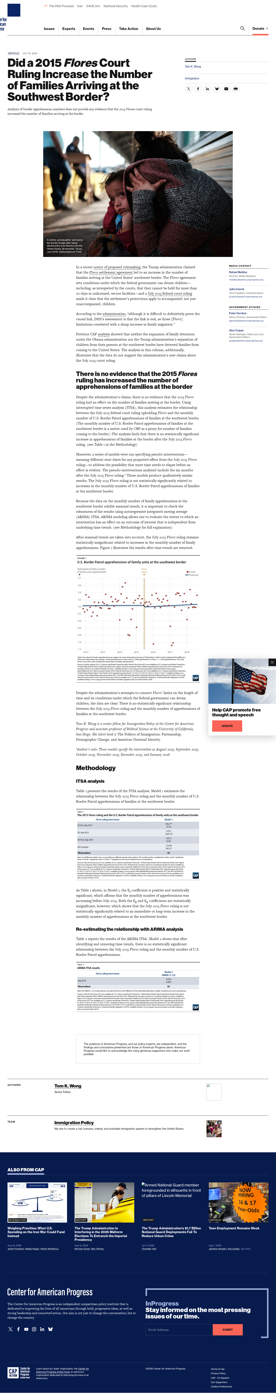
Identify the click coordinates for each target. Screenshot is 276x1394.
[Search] (242, 30)
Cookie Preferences (221, 1386)
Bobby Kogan (32, 1248)
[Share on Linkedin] (207, 89)
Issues (49, 29)
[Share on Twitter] (188, 89)
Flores (94, 272)
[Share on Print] (235, 89)
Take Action (128, 29)
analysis (104, 334)
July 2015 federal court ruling (170, 293)
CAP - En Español (220, 1377)
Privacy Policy (218, 1373)
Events (88, 29)
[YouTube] (26, 1329)
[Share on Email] (226, 89)
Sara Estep (233, 1248)
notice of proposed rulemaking (117, 267)
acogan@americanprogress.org (245, 340)
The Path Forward (61, 6)
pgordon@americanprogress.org (246, 320)
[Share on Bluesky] (217, 89)
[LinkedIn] (42, 1329)
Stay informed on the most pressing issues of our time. (198, 1310)
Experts (68, 29)
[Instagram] (34, 1329)
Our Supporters (219, 1382)
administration (114, 313)
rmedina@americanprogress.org (246, 279)
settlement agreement (116, 272)
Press (106, 29)
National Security (115, 6)
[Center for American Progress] (14, 18)
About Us (153, 29)
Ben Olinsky (97, 1248)
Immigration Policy (74, 1122)
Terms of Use (218, 1369)
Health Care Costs (144, 6)
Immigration (192, 78)
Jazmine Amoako (218, 1248)
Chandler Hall (149, 1248)
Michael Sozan (82, 1248)
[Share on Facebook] (198, 89)
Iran (80, 6)
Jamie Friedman (16, 1248)
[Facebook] (18, 1329)
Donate (259, 28)
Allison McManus (49, 1248)
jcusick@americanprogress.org (245, 296)
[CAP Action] (20, 1373)
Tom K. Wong (67, 1086)
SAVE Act (93, 6)
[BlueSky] (50, 1329)
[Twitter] (11, 1329)
